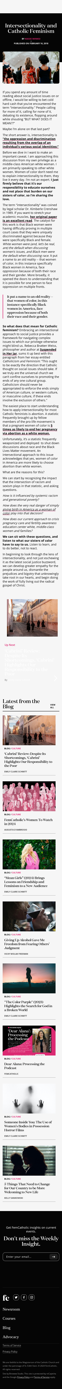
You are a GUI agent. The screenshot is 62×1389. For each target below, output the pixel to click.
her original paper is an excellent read (30, 218)
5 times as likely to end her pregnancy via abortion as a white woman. (30, 429)
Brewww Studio (16, 1373)
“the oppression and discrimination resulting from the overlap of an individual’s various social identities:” (31, 143)
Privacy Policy (23, 1377)
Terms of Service (42, 1377)
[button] (55, 678)
